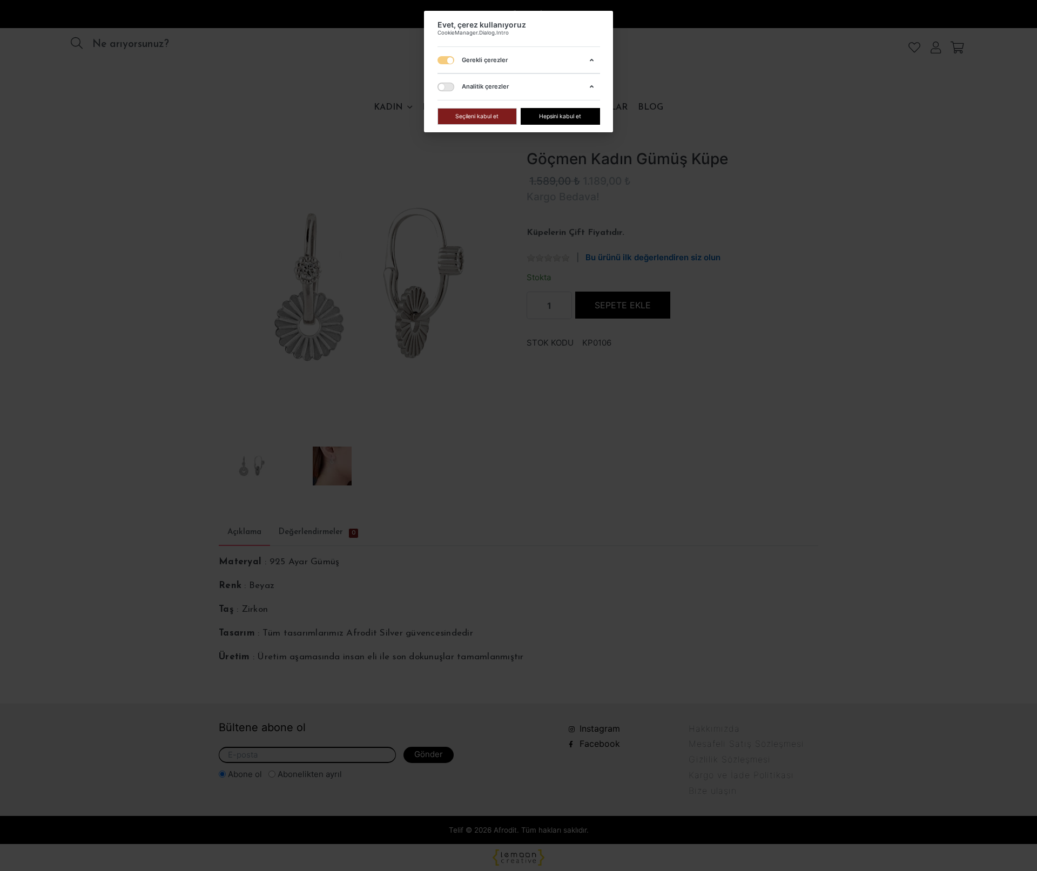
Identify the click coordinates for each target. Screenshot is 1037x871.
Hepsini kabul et (560, 115)
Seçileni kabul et (477, 115)
